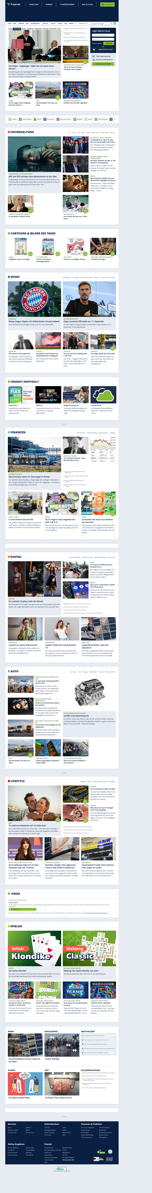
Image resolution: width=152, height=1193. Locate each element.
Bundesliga (66, 277)
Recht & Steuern (103, 432)
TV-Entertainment (67, 4)
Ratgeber (83, 781)
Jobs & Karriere (81, 432)
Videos (64, 1130)
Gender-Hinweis (67, 1148)
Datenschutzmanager (51, 1157)
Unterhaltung (22, 132)
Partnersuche (30, 1132)
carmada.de (29, 1155)
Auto (15, 671)
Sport (15, 277)
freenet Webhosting (87, 1135)
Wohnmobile (93, 671)
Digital (16, 557)
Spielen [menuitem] (60, 23)
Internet (48, 4)
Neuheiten (74, 671)
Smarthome (111, 557)
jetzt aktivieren (15, 909)
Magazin (85, 671)
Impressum (47, 1152)
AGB (45, 1162)
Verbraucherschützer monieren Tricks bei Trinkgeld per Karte (76, 41)
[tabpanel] (34, 52)
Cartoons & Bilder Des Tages (33, 233)
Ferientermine (12, 1132)
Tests (79, 671)
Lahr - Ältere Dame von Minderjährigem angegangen (94, 1088)
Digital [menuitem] (53, 23)
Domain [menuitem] (71, 23)
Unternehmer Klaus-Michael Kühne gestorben (75, 37)
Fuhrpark (101, 671)
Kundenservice (48, 1148)
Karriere (65, 1155)
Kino (79, 132)
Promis (74, 132)
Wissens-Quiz (66, 1132)
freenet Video (30, 1148)
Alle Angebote (108, 4)
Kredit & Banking (92, 432)
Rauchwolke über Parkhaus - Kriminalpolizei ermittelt (94, 1076)
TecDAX (94, 461)
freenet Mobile (30, 1150)
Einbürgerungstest (50, 1130)
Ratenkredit (102, 1130)
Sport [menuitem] (14, 23)
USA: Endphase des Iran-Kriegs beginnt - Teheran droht (76, 29)
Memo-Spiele (104, 132)
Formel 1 (96, 277)
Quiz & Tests (95, 132)
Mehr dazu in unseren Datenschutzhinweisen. (96, 913)
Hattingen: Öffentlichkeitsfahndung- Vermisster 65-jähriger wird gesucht (99, 1073)
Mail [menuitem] (65, 23)
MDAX (93, 458)
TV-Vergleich (103, 1137)
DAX (92, 455)
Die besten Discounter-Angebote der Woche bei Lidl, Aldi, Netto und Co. (99, 1048)
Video (83, 132)
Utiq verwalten (48, 1160)
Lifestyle (18, 781)
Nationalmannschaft (86, 277)
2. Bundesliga (75, 277)
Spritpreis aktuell (13, 1130)
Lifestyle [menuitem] (45, 23)
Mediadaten (66, 1152)
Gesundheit (112, 781)
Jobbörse (28, 1127)
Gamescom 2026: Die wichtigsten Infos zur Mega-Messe (77, 607)
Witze (88, 132)
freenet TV (11, 1150)
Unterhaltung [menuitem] (35, 23)
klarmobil (29, 1152)
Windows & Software (101, 557)
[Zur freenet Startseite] (14, 4)
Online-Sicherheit (104, 1127)
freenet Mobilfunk (13, 1148)
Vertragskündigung (68, 1157)
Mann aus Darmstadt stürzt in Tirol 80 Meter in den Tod (96, 1052)
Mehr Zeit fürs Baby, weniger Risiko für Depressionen (95, 1044)
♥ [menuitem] (76, 23)
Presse (64, 1150)
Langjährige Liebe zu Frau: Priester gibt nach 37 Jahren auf (75, 33)
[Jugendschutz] (62, 1169)
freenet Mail (85, 1132)
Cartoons (112, 132)
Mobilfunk (33, 4)
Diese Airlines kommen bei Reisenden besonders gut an (77, 833)
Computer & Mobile (74, 557)
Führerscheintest (110, 671)
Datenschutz (48, 1155)
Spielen (16, 926)
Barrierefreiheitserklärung (52, 1150)
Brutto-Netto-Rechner (105, 1132)
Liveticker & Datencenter (108, 277)
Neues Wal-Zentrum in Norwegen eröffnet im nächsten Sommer (79, 830)
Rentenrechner (103, 1135)
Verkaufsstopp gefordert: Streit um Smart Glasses (75, 610)
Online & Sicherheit (87, 557)
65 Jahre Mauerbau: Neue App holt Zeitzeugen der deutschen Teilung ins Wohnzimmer (84, 613)
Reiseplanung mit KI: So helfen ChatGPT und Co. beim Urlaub (78, 603)
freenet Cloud (85, 1130)
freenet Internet (13, 1152)
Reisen (89, 781)
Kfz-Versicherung (86, 1137)
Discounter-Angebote (87, 1127)
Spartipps (112, 432)
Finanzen (18, 432)
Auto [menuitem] (27, 23)
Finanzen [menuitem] (21, 23)
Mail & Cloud (87, 4)
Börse (9, 1127)
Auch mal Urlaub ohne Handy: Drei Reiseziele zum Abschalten (78, 827)
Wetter (28, 1130)
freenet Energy (12, 1155)
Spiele (64, 1127)
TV (69, 132)
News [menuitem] (9, 23)
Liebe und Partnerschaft (100, 781)
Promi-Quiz (47, 1135)
